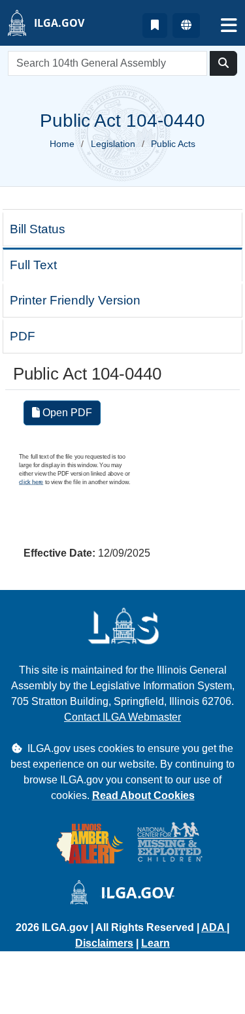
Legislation (113, 144)
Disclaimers (104, 943)
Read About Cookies (143, 795)
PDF (22, 336)
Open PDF (66, 412)
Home (62, 144)
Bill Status (37, 229)
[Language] (186, 25)
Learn (155, 943)
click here (31, 482)
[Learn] (154, 25)
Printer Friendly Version (75, 300)
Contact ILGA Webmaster (122, 717)
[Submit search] (223, 63)
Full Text (33, 265)
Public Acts (173, 144)
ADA (214, 927)
